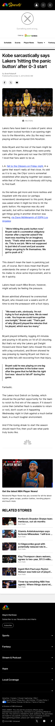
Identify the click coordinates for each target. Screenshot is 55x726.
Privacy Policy (42, 700)
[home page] (11, 5)
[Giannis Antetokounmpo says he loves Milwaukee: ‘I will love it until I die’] (9, 534)
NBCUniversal (17, 706)
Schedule (7, 43)
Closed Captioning (25, 698)
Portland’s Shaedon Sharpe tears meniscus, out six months (35, 520)
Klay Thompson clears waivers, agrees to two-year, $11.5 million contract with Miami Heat (35, 558)
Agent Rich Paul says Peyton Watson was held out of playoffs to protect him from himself (35, 570)
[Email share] (17, 82)
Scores (17, 43)
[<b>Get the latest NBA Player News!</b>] (27, 473)
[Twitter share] (10, 82)
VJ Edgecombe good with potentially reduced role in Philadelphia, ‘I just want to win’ (34, 545)
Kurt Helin (22, 524)
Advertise (5, 698)
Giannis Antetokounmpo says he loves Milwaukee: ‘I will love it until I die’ (35, 532)
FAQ (35, 698)
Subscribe (8, 625)
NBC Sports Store (9, 700)
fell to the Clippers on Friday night (25, 166)
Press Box (21, 700)
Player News (29, 43)
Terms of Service (38, 702)
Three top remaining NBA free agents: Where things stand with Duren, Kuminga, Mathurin (35, 583)
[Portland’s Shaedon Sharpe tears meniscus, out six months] (9, 521)
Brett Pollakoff (10, 74)
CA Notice (26, 702)
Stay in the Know (9, 615)
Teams (40, 43)
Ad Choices (31, 700)
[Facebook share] (4, 82)
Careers (14, 698)
